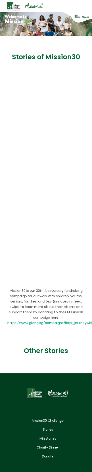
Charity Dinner (48, 447)
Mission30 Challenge (48, 420)
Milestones (48, 438)
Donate (48, 456)
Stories (47, 429)
